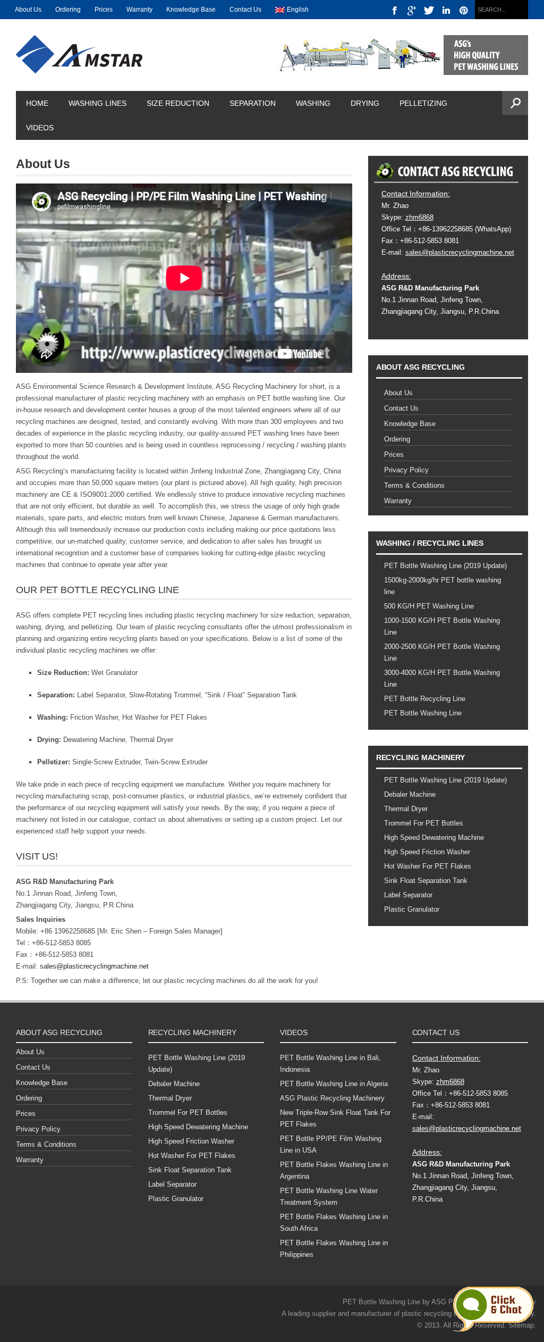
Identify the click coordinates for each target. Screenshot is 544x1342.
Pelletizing (423, 103)
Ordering (68, 9)
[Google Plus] (412, 10)
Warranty (139, 9)
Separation (253, 103)
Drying (365, 103)
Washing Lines (97, 103)
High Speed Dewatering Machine (434, 837)
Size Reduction (178, 103)
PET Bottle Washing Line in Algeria (334, 1084)
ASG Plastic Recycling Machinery (332, 1098)
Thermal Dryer (406, 809)
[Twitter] (429, 10)
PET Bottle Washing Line (423, 713)
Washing (313, 103)
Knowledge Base (191, 9)
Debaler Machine (410, 794)
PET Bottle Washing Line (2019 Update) (445, 566)
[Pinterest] (464, 10)
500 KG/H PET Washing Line (429, 606)
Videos (40, 127)
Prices (104, 9)
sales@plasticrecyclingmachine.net (94, 966)
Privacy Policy (406, 470)
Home (37, 103)
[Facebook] (395, 10)
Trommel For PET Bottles (423, 823)
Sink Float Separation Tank (426, 881)
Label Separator (408, 895)
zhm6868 (419, 217)
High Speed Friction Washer (427, 852)
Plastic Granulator (411, 909)
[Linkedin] (446, 10)
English (298, 9)
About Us (28, 9)
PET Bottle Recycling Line (424, 699)
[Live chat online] (493, 1309)
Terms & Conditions (414, 485)
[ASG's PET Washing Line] (402, 55)
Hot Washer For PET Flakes (427, 866)
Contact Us (245, 9)
